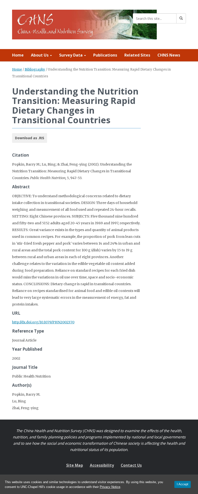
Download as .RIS (29, 138)
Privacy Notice (110, 487)
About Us (40, 55)
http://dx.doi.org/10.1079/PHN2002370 (43, 322)
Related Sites (137, 55)
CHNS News (168, 55)
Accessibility (102, 465)
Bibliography (35, 69)
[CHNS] (84, 23)
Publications (105, 55)
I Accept (182, 484)
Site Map (74, 465)
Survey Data (71, 55)
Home (18, 55)
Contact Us (131, 465)
